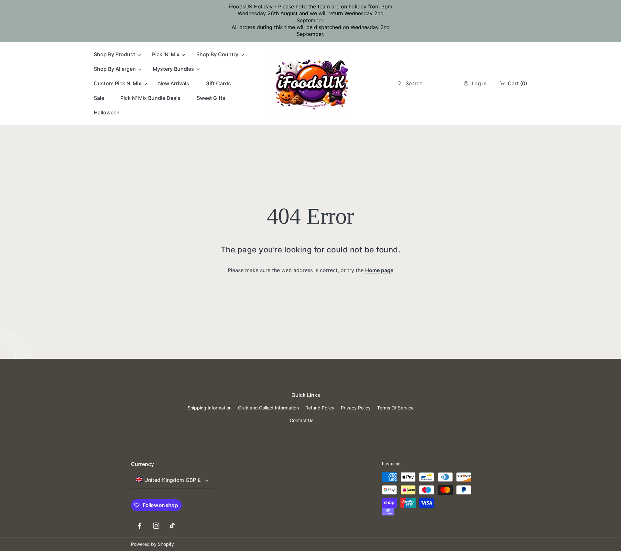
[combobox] (423, 83)
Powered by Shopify (152, 544)
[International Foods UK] (310, 83)
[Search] (402, 83)
